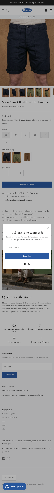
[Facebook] (25, 264)
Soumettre (27, 256)
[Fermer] (48, 228)
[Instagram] (29, 264)
